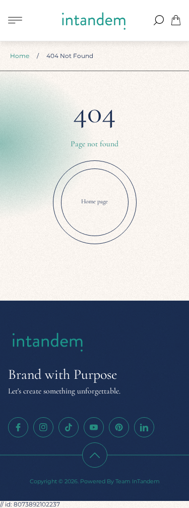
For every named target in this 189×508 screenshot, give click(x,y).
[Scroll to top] (94, 455)
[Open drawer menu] (15, 20)
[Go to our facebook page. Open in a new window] (18, 427)
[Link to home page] (48, 342)
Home (19, 56)
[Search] (159, 20)
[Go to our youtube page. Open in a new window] (94, 427)
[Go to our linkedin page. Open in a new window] (144, 427)
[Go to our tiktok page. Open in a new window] (68, 427)
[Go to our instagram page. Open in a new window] (43, 427)
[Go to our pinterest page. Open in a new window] (119, 427)
